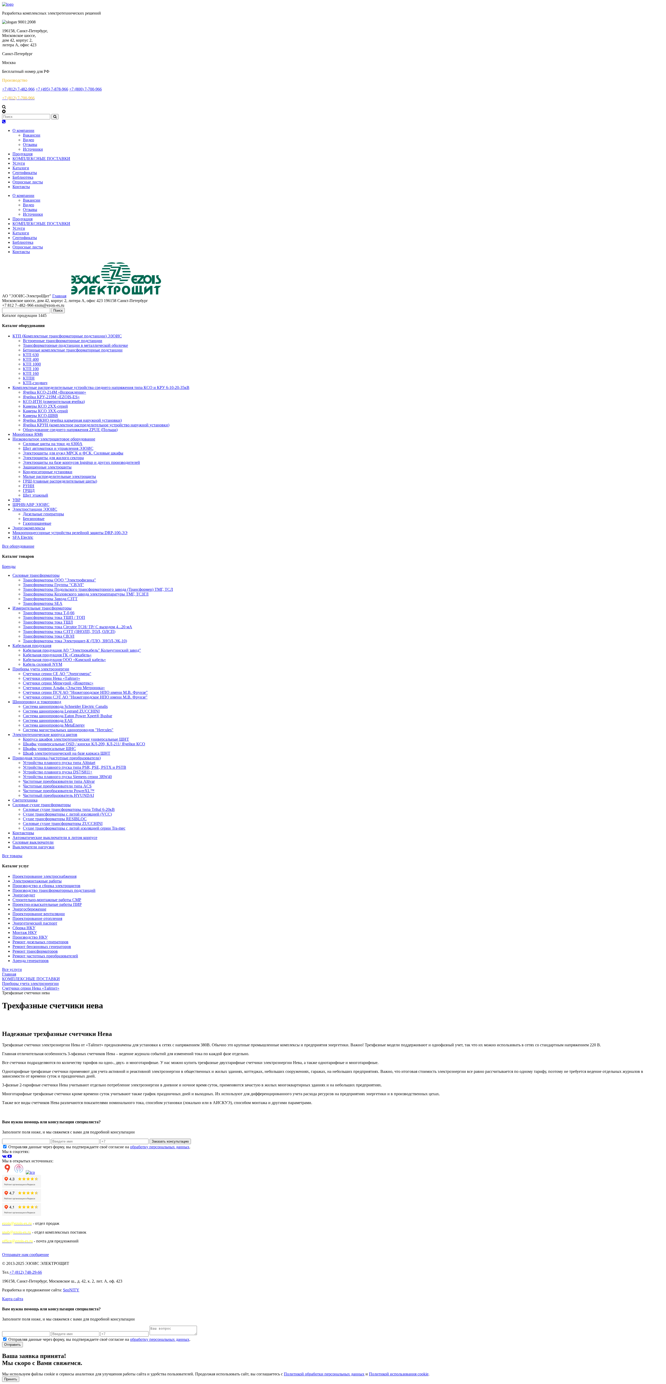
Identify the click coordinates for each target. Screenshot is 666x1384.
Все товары (12, 856)
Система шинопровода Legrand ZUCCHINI (61, 711)
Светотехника (24, 800)
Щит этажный (35, 495)
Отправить (12, 1345)
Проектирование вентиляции (38, 914)
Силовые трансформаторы (36, 575)
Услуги (18, 163)
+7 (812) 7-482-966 (18, 89)
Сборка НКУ (23, 928)
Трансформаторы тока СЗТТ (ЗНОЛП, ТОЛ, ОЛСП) (69, 631)
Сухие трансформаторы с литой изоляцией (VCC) (67, 814)
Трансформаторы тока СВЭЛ (48, 636)
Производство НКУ (30, 937)
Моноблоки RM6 (27, 434)
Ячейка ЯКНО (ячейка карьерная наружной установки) (72, 420)
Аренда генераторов (30, 960)
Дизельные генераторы (43, 514)
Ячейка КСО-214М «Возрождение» (54, 392)
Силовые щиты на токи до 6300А (52, 443)
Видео (28, 140)
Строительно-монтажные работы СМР (46, 900)
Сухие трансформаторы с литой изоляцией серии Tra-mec (74, 828)
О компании (23, 130)
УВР (16, 500)
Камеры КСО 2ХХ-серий (45, 406)
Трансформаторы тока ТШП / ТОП (54, 617)
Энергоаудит (23, 895)
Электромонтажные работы (37, 881)
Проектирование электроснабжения (44, 876)
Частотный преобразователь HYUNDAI (58, 795)
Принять (10, 1379)
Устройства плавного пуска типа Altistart (59, 762)
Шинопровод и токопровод (36, 702)
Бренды (9, 566)
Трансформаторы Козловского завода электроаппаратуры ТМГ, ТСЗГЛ (86, 594)
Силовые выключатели (33, 842)
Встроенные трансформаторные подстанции (62, 340)
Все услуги (12, 969)
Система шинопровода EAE (48, 720)
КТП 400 (31, 359)
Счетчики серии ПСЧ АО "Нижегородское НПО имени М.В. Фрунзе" (85, 692)
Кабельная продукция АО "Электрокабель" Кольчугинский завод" (82, 650)
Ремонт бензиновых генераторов (41, 946)
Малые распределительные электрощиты (59, 476)
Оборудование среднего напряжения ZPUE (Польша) (70, 429)
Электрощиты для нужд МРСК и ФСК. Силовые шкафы (73, 453)
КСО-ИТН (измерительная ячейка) (54, 401)
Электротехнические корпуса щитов (44, 734)
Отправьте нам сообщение (25, 1254)
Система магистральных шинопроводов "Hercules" (68, 730)
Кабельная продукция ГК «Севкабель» (57, 655)
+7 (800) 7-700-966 (85, 89)
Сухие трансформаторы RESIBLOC (55, 819)
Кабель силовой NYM (42, 664)
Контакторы (23, 833)
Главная (59, 296)
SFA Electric (22, 537)
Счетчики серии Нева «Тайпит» (51, 678)
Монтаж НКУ (24, 932)
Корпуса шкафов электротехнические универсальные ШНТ (76, 739)
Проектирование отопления (37, 918)
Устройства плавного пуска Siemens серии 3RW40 (67, 776)
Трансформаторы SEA (42, 603)
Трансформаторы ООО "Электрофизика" (59, 580)
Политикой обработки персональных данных (324, 1374)
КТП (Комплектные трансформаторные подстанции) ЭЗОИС (67, 336)
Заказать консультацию (170, 1141)
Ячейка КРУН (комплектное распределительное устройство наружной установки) (96, 425)
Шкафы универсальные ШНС (49, 748)
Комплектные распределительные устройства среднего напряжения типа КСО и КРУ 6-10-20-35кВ (100, 387)
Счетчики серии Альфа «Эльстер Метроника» (64, 687)
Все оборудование (18, 546)
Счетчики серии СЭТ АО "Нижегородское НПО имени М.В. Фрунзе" (85, 697)
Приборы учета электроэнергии (40, 669)
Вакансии (31, 135)
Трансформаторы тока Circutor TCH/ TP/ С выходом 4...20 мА (77, 627)
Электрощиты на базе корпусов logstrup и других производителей (81, 462)
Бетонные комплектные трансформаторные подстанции (73, 350)
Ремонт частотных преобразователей (45, 956)
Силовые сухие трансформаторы (41, 805)
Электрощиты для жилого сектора (53, 458)
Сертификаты (24, 172)
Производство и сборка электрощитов (46, 885)
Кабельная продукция (31, 645)
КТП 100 (31, 369)
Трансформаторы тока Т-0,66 (48, 613)
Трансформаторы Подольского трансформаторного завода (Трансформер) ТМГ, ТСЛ (98, 589)
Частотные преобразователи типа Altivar (59, 781)
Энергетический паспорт (34, 923)
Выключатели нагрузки (33, 847)
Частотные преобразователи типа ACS (57, 786)
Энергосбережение (29, 909)
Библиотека (22, 177)
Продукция (22, 154)
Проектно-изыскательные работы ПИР (47, 904)
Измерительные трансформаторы (42, 608)
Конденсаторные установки (47, 472)
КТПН (29, 378)
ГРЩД (29, 490)
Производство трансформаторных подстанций (53, 890)
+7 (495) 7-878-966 (52, 89)
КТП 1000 (32, 364)
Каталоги (20, 168)
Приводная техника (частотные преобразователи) (56, 758)
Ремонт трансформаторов (35, 951)
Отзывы (30, 144)
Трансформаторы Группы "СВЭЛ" (53, 584)
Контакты (21, 186)
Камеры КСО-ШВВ (40, 415)
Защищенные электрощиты (47, 467)
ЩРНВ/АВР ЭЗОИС (30, 504)
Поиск (58, 310)
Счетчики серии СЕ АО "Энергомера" (57, 673)
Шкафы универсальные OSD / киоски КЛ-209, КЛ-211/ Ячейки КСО (84, 744)
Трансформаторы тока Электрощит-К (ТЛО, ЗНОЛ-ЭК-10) (75, 641)
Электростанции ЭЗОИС (34, 509)
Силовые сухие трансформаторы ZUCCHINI (63, 823)
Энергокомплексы (28, 528)
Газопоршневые (37, 523)
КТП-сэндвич (35, 383)
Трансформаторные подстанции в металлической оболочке (75, 345)
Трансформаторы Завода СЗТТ (50, 599)
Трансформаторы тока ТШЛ (48, 622)
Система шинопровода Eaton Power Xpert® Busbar (67, 716)
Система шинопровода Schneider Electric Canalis (65, 706)
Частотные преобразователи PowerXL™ (58, 791)
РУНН (28, 486)
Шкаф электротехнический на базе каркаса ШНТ (66, 753)
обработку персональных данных (159, 1147)
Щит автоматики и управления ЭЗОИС (58, 448)
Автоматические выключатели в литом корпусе (54, 837)
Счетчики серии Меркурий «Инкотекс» (58, 683)
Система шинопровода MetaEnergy (54, 725)
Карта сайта (12, 1299)
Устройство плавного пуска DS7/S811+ (57, 772)
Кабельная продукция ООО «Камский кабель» (64, 659)
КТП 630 (31, 355)
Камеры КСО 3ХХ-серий (45, 411)
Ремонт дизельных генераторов (40, 942)
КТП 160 (31, 373)
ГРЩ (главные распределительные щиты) (60, 481)
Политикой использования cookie (398, 1374)
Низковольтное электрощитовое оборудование (53, 439)
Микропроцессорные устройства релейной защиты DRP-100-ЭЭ (69, 532)
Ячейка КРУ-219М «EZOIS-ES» (51, 397)
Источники (33, 149)
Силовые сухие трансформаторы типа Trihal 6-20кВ (69, 809)
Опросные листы (27, 182)
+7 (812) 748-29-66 (25, 1272)
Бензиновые (33, 518)
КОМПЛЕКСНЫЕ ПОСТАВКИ (41, 158)
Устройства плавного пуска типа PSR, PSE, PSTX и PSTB (74, 767)
